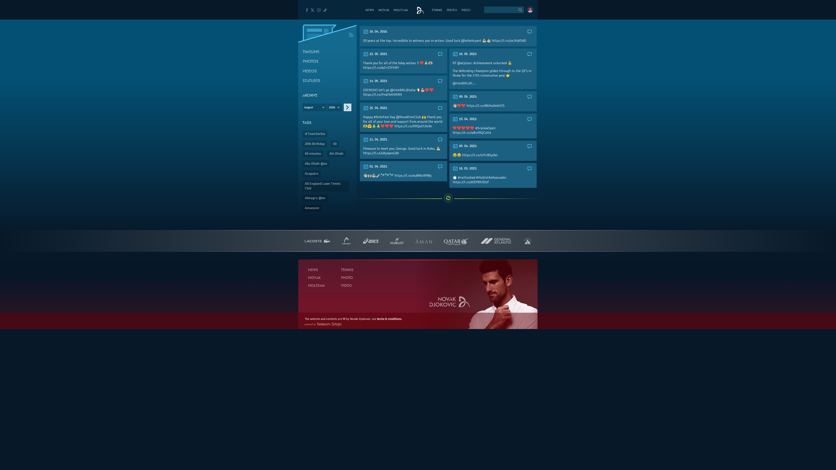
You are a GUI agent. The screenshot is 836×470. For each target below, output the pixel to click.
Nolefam (401, 10)
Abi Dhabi (336, 153)
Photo (452, 10)
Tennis (437, 10)
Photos (310, 62)
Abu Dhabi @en (316, 163)
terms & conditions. (389, 319)
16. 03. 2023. (467, 168)
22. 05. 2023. (378, 54)
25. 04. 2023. (378, 108)
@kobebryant (471, 41)
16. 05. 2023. (467, 54)
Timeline (311, 52)
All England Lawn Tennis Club (322, 185)
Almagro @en (315, 198)
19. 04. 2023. (467, 119)
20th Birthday (315, 144)
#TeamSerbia (315, 134)
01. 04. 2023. (378, 166)
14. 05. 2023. (378, 81)
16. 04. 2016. (378, 31)
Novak (383, 10)
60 (335, 144)
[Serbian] (530, 10)
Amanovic (312, 208)
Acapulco (312, 173)
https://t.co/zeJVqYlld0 (509, 41)
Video (465, 10)
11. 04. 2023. (378, 139)
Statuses (311, 81)
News (370, 10)
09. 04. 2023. (467, 146)
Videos (310, 71)
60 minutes (313, 153)
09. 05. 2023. (467, 96)
